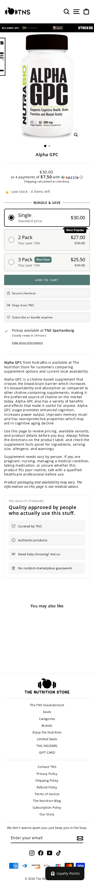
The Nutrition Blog (47, 801)
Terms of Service (47, 794)
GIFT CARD (47, 752)
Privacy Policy (47, 774)
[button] (47, 177)
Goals (47, 712)
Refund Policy (47, 787)
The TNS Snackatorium (47, 705)
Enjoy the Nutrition (47, 732)
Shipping (30, 181)
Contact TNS (47, 767)
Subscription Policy (47, 807)
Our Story (47, 814)
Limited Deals (47, 739)
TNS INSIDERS (46, 746)
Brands (47, 725)
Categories (47, 719)
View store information (27, 342)
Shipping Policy (46, 780)
